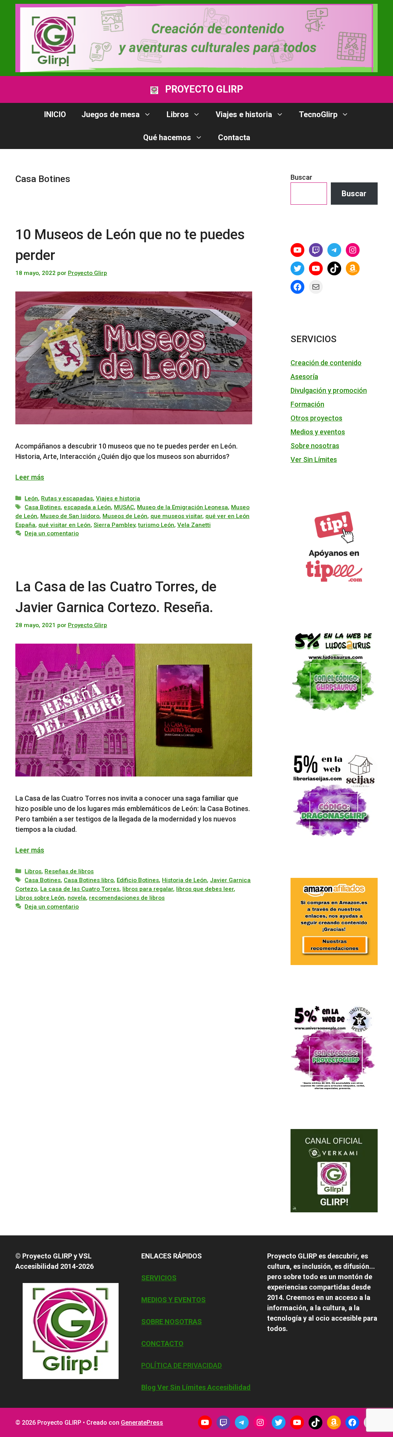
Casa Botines (43, 507)
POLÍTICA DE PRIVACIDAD (181, 1365)
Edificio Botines (138, 880)
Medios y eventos (318, 432)
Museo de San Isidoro (69, 516)
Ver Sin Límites (314, 459)
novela (77, 897)
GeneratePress (142, 1422)
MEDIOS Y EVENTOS (173, 1300)
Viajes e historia (244, 114)
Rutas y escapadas (67, 498)
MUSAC (124, 507)
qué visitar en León (64, 524)
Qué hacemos (167, 137)
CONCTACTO (162, 1343)
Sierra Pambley (114, 524)
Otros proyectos (316, 418)
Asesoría (304, 376)
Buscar (301, 177)
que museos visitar (176, 516)
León (31, 498)
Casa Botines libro (89, 880)
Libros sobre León (39, 897)
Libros (178, 114)
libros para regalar (147, 889)
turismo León (156, 524)
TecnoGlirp (318, 114)
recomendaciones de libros (127, 897)
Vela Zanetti (194, 524)
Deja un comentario (52, 533)
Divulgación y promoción (329, 390)
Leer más (29, 477)
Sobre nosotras (315, 446)
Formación (307, 404)
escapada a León (87, 507)
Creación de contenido (326, 363)
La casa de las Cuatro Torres (79, 889)
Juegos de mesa (110, 114)
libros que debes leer (205, 889)
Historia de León (184, 880)
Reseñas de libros (69, 871)
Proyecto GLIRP (204, 89)
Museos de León (124, 516)
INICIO (55, 114)
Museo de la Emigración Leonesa (182, 507)
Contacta (234, 137)
